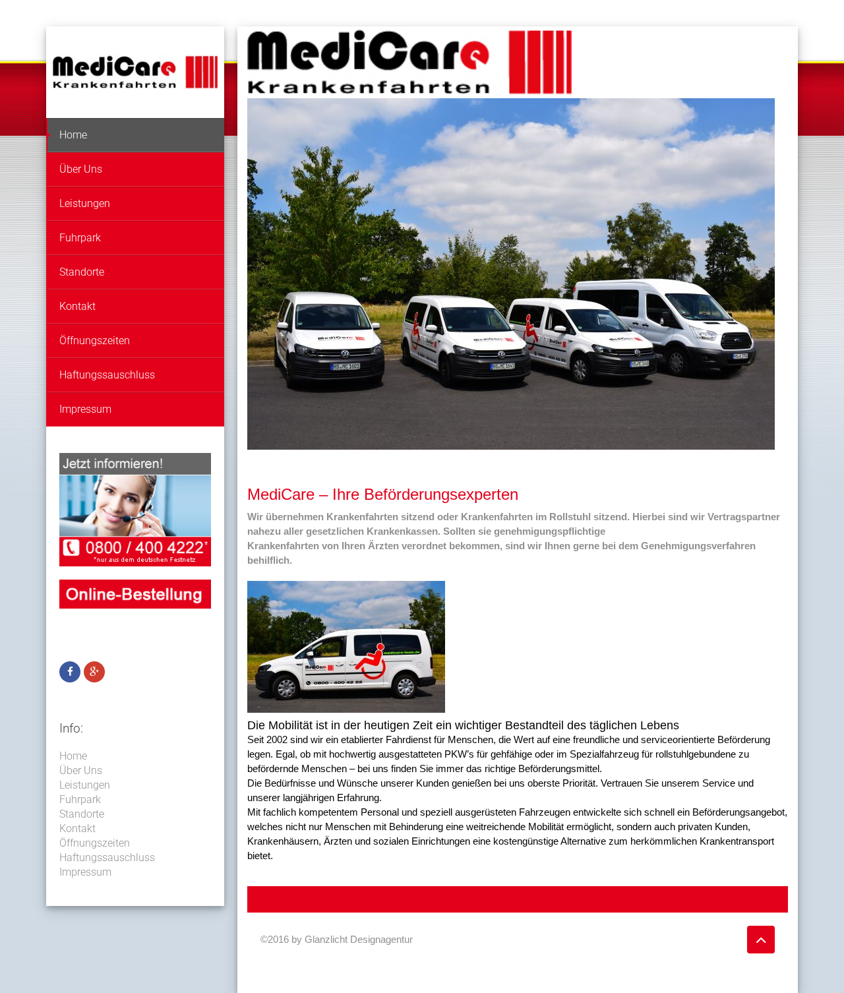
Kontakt (77, 306)
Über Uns (80, 169)
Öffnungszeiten (94, 340)
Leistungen (84, 203)
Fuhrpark (80, 237)
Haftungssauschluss (107, 375)
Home (73, 135)
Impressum (85, 409)
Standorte (81, 272)
